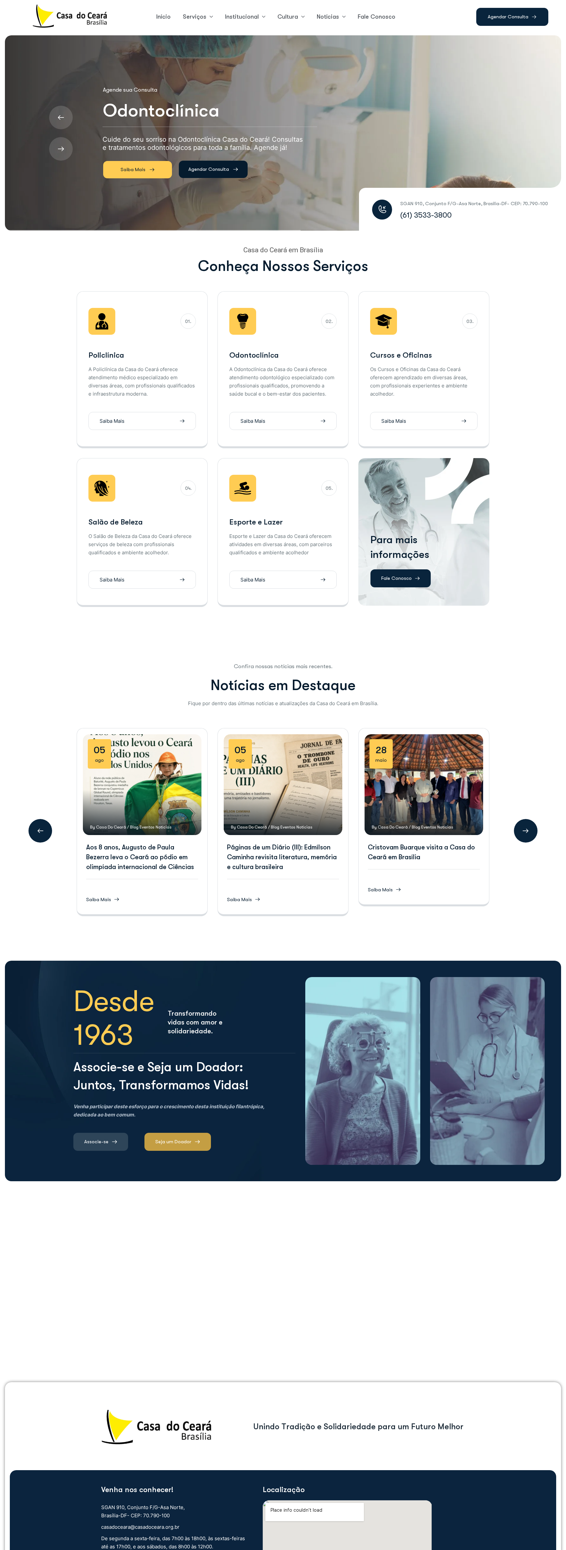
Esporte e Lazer (256, 522)
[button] (40, 831)
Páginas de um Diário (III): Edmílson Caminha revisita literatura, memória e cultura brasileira (282, 857)
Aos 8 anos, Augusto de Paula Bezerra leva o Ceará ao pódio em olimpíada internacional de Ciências (140, 857)
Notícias (164, 827)
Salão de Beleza (115, 522)
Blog (134, 827)
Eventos (147, 827)
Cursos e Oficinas (401, 355)
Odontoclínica (254, 355)
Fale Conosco (396, 578)
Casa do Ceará (111, 827)
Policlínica (106, 355)
